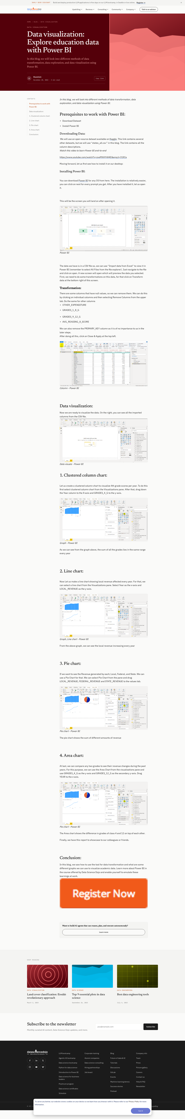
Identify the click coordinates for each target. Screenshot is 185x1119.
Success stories (116, 1086)
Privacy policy (152, 1106)
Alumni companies (92, 1058)
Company (130, 9)
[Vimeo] (43, 1067)
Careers (139, 1072)
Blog (36, 22)
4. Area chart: (34, 130)
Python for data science (68, 1067)
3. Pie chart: (34, 125)
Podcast (113, 1091)
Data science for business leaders (69, 1077)
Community (116, 9)
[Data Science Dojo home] (41, 1052)
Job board (88, 1072)
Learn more (103, 932)
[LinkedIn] (36, 1060)
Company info (141, 1053)
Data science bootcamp (68, 1063)
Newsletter (140, 1086)
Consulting (102, 9)
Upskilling (76, 9)
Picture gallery (141, 1067)
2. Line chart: (34, 120)
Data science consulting (94, 1063)
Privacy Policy (134, 1101)
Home (29, 22)
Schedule (62, 1093)
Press (138, 1063)
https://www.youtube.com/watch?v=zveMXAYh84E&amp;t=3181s (93, 157)
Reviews (89, 9)
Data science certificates (68, 1088)
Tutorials (113, 1063)
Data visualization (49, 22)
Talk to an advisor (149, 9)
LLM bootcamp (64, 1053)
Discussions (115, 1067)
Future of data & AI (117, 1058)
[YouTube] (36, 1067)
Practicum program (66, 1084)
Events (113, 1077)
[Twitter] (43, 1060)
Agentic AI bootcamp (67, 1058)
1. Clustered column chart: (39, 116)
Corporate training (92, 1053)
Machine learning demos (120, 1082)
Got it (140, 1111)
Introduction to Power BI (69, 1072)
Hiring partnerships (92, 1067)
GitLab (113, 1072)
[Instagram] (30, 1067)
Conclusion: (34, 134)
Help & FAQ (140, 1082)
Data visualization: (36, 111)
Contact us (140, 1077)
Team (138, 1058)
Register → (141, 3)
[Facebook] (30, 1060)
